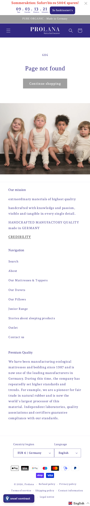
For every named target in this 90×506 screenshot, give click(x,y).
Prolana (29, 484)
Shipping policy (44, 490)
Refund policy (47, 484)
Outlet (13, 327)
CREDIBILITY (19, 237)
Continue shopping (45, 84)
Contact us (16, 337)
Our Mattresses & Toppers (28, 280)
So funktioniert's (62, 10)
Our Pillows (17, 299)
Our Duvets (16, 290)
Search (13, 261)
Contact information (70, 490)
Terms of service (21, 490)
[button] (8, 30)
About (12, 270)
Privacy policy (67, 484)
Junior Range (18, 308)
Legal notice (47, 497)
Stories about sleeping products (31, 318)
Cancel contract (19, 498)
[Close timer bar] (85, 3)
